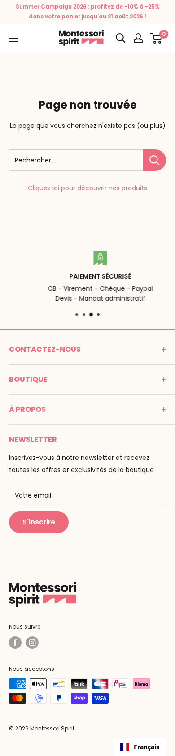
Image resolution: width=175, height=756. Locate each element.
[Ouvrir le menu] (13, 38)
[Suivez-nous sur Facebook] (15, 642)
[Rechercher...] (154, 160)
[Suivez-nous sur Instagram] (32, 642)
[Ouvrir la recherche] (121, 38)
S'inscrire (38, 522)
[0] (156, 38)
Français (146, 747)
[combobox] (140, 747)
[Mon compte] (138, 38)
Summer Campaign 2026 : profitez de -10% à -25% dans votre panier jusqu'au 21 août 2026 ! (88, 11)
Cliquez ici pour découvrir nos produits (87, 188)
